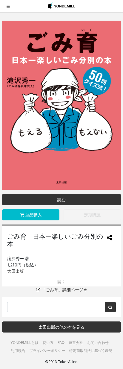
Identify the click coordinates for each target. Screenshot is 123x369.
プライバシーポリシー (47, 350)
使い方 (48, 342)
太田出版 (15, 271)
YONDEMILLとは (24, 342)
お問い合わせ (98, 342)
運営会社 (76, 342)
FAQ (61, 342)
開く (61, 281)
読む (61, 199)
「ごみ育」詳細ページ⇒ (63, 289)
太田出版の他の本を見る (61, 327)
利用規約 (18, 350)
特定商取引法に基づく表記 (90, 350)
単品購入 (33, 214)
